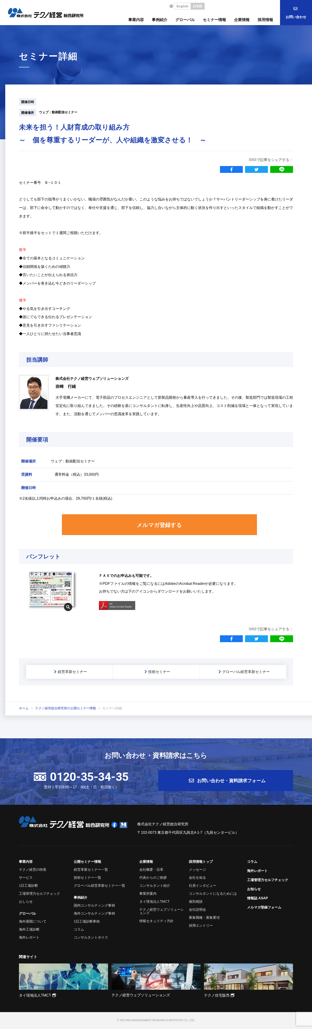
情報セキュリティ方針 (156, 921)
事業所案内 (147, 893)
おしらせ (26, 901)
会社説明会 (197, 909)
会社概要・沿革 (151, 869)
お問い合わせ (296, 17)
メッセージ (197, 869)
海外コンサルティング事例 (94, 913)
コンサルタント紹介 (154, 885)
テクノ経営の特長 (32, 869)
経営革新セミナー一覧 (91, 869)
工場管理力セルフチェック (39, 893)
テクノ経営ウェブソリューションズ (161, 911)
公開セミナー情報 (87, 861)
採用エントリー (201, 925)
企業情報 (242, 20)
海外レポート (29, 937)
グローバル (185, 20)
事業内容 (136, 20)
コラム (79, 929)
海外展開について (32, 921)
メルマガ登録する (159, 525)
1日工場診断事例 (87, 921)
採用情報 (265, 20)
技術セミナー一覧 (87, 877)
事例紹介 (159, 20)
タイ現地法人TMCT (154, 901)
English (182, 6)
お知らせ (254, 889)
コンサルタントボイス (91, 937)
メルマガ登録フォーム (264, 907)
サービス (26, 877)
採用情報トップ (201, 861)
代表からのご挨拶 (153, 877)
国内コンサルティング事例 (94, 905)
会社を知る (197, 877)
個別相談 (196, 901)
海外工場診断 (29, 929)
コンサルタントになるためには (213, 893)
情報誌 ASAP (257, 898)
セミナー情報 (214, 20)
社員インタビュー (202, 885)
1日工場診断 (28, 885)
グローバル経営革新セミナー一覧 (99, 885)
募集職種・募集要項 (204, 917)
